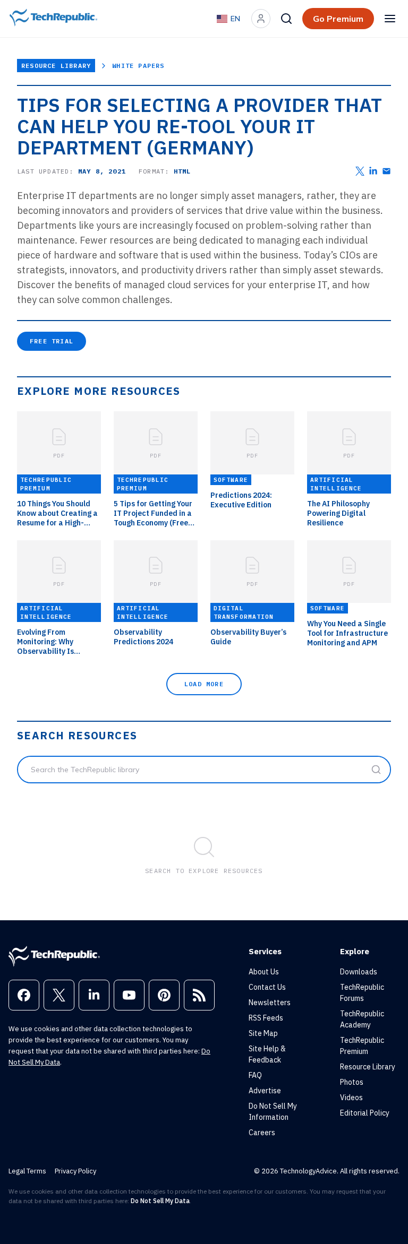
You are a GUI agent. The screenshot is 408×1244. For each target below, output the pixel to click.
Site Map (263, 1033)
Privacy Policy (75, 1171)
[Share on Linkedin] (373, 171)
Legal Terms (27, 1171)
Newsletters (270, 1002)
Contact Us (267, 987)
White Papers (138, 66)
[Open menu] (390, 18)
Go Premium (338, 18)
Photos (351, 1082)
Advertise (265, 1090)
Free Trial (51, 341)
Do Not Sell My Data (160, 1201)
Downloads (358, 972)
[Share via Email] (386, 171)
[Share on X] (359, 171)
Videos (351, 1097)
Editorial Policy (364, 1113)
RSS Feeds (266, 1018)
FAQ (255, 1075)
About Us (264, 972)
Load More (204, 684)
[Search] (286, 18)
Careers (262, 1132)
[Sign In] (260, 18)
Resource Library (56, 66)
